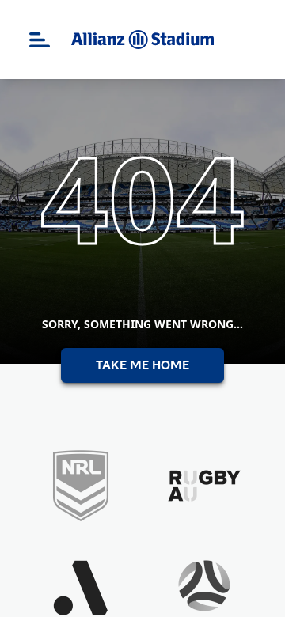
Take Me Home (142, 365)
